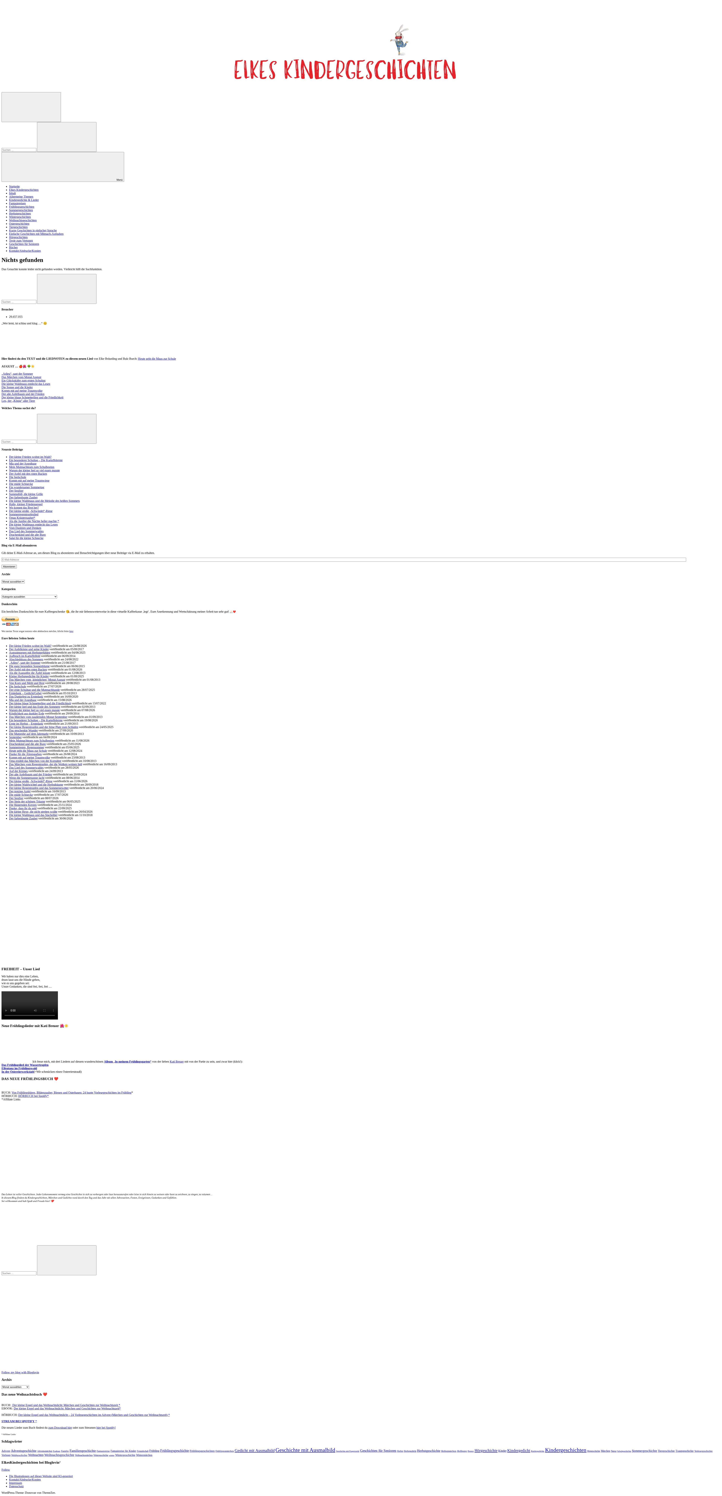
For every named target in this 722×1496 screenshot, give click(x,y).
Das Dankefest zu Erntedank (26, 696)
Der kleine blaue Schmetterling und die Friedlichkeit (32, 397)
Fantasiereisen (17, 203)
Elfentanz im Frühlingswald (19, 1068)
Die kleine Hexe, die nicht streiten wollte (33, 811)
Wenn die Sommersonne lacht (26, 777)
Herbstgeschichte (428, 1451)
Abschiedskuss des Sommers (26, 659)
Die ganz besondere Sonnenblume (29, 666)
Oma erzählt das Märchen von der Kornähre (35, 760)
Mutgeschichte (593, 1451)
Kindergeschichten (565, 1450)
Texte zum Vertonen (21, 240)
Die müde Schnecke (21, 484)
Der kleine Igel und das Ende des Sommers (34, 706)
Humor (471, 1451)
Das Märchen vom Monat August (21, 377)
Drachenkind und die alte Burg (27, 534)
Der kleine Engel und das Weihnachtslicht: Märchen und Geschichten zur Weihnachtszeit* (67, 1408)
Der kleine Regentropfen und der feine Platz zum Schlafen (43, 727)
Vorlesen (6, 1455)
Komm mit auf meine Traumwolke (22, 390)
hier (71, 631)
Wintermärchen (144, 1455)
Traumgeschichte (685, 1451)
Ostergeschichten (19, 223)
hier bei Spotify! (106, 1427)
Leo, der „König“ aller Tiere (18, 400)
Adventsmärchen (44, 1451)
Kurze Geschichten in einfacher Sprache (33, 230)
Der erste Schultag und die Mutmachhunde (34, 689)
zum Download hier (60, 1427)
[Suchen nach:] (19, 149)
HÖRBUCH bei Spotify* (33, 1096)
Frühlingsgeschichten (21, 206)
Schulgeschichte (624, 1451)
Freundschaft (143, 1451)
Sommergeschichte (644, 1451)
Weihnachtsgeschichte (59, 1455)
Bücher (13, 247)
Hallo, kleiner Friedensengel (25, 504)
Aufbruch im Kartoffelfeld (24, 656)
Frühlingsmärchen (224, 1451)
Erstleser (56, 1451)
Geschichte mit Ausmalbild (305, 1450)
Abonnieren (9, 566)
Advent (6, 1450)
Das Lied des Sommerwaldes (26, 531)
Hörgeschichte (486, 1450)
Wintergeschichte (125, 1455)
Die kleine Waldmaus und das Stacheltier (33, 815)
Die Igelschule (17, 477)
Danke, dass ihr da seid (22, 808)
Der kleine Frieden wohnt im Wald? (30, 456)
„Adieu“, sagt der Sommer (17, 373)
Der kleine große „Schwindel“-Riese (30, 511)
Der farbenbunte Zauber (23, 497)
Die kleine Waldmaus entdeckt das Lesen (26, 383)
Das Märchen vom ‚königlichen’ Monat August (37, 679)
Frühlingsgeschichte (174, 1451)
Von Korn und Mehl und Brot (26, 683)
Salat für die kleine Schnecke (26, 538)
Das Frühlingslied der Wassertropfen (25, 1065)
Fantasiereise (103, 1451)
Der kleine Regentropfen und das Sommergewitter (39, 788)
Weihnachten (36, 1455)
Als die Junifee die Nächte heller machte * (34, 521)
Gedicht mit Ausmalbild (255, 1450)
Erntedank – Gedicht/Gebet (25, 693)
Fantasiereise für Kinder (123, 1451)
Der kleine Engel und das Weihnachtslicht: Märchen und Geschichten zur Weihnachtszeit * (66, 1405)
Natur (614, 1451)
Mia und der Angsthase (22, 463)
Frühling (154, 1450)
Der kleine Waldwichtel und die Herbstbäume (36, 784)
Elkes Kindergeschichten (24, 189)
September (15, 737)
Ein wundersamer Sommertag (26, 487)
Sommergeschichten (21, 210)
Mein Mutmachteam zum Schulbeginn (31, 467)
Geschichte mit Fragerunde (347, 1451)
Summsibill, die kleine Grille (26, 494)
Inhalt (12, 193)
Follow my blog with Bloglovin (20, 1372)
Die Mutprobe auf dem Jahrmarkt (29, 733)
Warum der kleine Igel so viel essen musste (34, 470)
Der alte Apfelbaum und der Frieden (23, 394)
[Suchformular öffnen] (31, 107)
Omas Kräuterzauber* (22, 517)
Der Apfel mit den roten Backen (28, 473)
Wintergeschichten (20, 216)
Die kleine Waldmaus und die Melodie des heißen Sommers (44, 500)
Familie (65, 1451)
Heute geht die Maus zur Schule (157, 358)
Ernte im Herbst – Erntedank (26, 723)
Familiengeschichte (83, 1451)
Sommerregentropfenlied (23, 514)
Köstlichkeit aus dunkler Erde (26, 713)
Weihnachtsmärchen (84, 1455)
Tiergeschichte (666, 1450)
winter (112, 1455)
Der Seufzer (16, 490)
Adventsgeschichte (23, 1451)
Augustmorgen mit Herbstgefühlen (29, 652)
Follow (6, 1469)
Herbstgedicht (410, 1451)
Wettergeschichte (100, 1455)
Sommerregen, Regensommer (26, 747)
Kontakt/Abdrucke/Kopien (25, 250)
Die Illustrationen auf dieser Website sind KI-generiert (41, 1476)
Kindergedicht (518, 1450)
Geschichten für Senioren (24, 244)
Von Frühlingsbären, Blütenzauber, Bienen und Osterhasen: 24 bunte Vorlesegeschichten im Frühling (71, 1092)
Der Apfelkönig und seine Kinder (29, 649)
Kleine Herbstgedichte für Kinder (29, 676)
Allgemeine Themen (21, 196)
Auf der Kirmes (18, 771)
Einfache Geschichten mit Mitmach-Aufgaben (36, 233)
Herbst (400, 1451)
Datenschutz (16, 1486)
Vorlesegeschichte (703, 1451)
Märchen (605, 1451)
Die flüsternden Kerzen (23, 804)
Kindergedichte (537, 1451)
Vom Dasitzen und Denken (25, 528)
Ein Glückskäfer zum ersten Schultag (24, 380)
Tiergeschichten (18, 227)
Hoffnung (462, 1451)
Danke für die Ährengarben (25, 754)
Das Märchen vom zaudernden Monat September (38, 716)
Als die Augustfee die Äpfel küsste (29, 672)
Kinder (502, 1450)
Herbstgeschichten (20, 213)
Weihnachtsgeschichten (23, 220)
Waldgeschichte (19, 1455)
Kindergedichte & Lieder (24, 200)
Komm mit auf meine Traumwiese (29, 480)
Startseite (14, 186)
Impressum (15, 1483)
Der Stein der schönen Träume (27, 801)
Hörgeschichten (18, 237)
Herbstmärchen (448, 1451)
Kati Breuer (177, 1061)
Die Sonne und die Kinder (17, 387)
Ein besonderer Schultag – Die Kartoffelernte (36, 460)
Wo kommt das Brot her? (24, 507)
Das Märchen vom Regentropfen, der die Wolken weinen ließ (45, 764)
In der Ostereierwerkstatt (18, 1071)
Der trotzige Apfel (19, 791)
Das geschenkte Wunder (23, 730)
